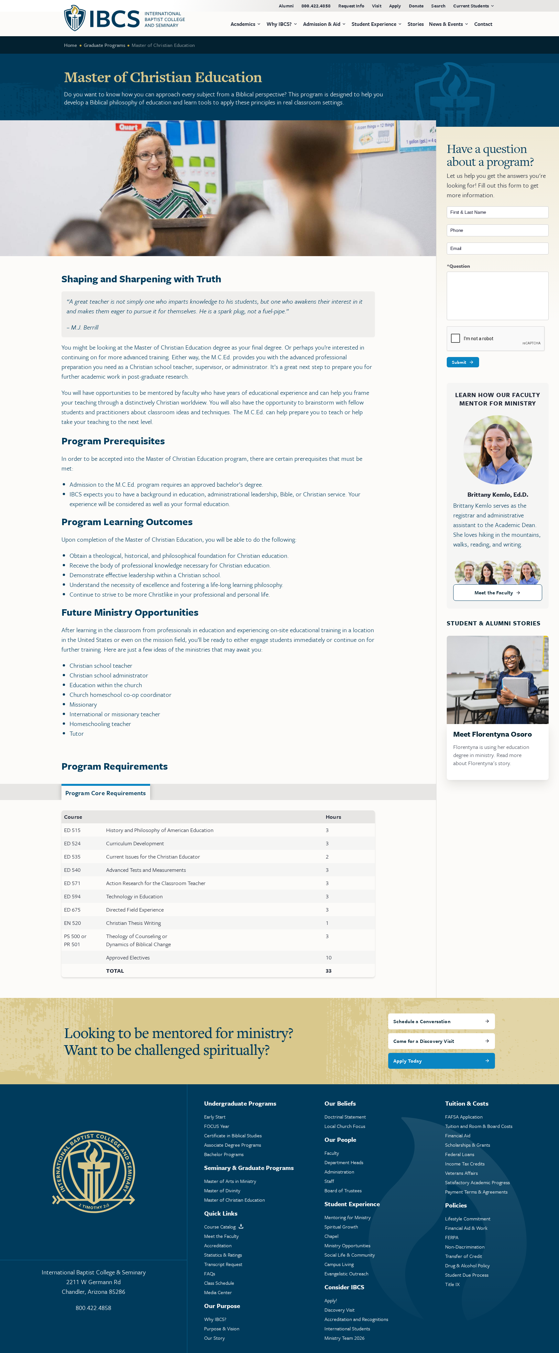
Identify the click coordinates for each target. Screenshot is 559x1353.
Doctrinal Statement (345, 1116)
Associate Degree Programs (232, 1145)
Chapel (331, 1236)
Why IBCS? (215, 1319)
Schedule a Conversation (422, 1021)
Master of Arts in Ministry (230, 1181)
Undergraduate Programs (240, 1103)
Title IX (452, 1284)
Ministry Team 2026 (344, 1338)
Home (70, 45)
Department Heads (343, 1162)
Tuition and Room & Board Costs (478, 1126)
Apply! (330, 1300)
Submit (459, 362)
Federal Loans (459, 1154)
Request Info (351, 5)
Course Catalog (220, 1226)
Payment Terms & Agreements (476, 1191)
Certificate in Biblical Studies (233, 1135)
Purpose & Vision (221, 1328)
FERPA (451, 1237)
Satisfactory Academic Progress (477, 1182)
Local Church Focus (344, 1126)
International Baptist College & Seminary (94, 1282)
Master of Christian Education (234, 1199)
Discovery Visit (339, 1309)
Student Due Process (466, 1275)
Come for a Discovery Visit (423, 1041)
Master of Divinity (222, 1190)
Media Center (218, 1292)
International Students (347, 1328)
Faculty (331, 1153)
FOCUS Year (216, 1126)
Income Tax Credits (465, 1163)
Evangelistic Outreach (346, 1273)
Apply (395, 5)
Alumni (286, 5)
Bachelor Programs (224, 1154)
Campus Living (339, 1264)
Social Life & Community (349, 1254)
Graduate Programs (105, 45)
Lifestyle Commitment (467, 1218)
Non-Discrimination (465, 1246)
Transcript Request (223, 1264)
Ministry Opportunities (347, 1245)
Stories (416, 24)
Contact (483, 24)
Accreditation (218, 1245)
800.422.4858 (316, 5)
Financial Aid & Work (466, 1228)
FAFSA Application (464, 1116)
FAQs (209, 1273)
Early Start (214, 1116)
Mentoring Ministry (347, 1217)
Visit (376, 5)
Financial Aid (457, 1135)
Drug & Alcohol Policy (467, 1265)
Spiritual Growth (341, 1226)
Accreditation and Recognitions (356, 1319)
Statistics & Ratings (223, 1254)
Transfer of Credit (463, 1256)
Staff (329, 1181)
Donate (416, 5)
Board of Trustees (343, 1190)
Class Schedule (219, 1283)
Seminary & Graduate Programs (249, 1167)
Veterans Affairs (461, 1173)
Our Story (214, 1338)
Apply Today (407, 1060)
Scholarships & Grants (467, 1145)
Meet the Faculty (494, 592)
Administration (339, 1171)
